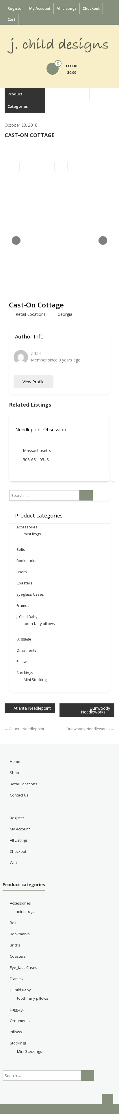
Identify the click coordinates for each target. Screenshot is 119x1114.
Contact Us (19, 795)
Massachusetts (37, 450)
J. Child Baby (27, 616)
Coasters (24, 583)
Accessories (27, 527)
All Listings (67, 8)
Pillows (22, 661)
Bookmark (59, 166)
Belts (20, 549)
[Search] (86, 495)
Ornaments (26, 650)
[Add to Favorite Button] (17, 420)
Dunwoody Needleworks (95, 710)
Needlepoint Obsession (40, 429)
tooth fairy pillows (39, 623)
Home (15, 761)
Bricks (21, 571)
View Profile (33, 381)
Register (15, 8)
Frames (22, 605)
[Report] (72, 166)
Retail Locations (31, 314)
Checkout (91, 8)
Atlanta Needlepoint (32, 708)
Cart (11, 19)
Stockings (24, 672)
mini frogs (32, 533)
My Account (40, 8)
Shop (14, 772)
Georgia (64, 314)
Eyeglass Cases (30, 594)
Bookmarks (26, 560)
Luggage (23, 639)
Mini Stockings (36, 679)
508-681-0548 (36, 459)
